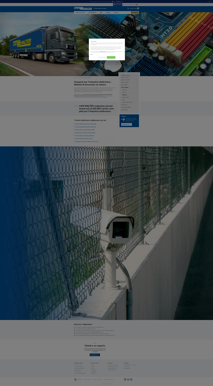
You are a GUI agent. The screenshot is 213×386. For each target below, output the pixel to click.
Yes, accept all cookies (111, 57)
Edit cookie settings (102, 57)
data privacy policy (103, 51)
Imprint (92, 54)
